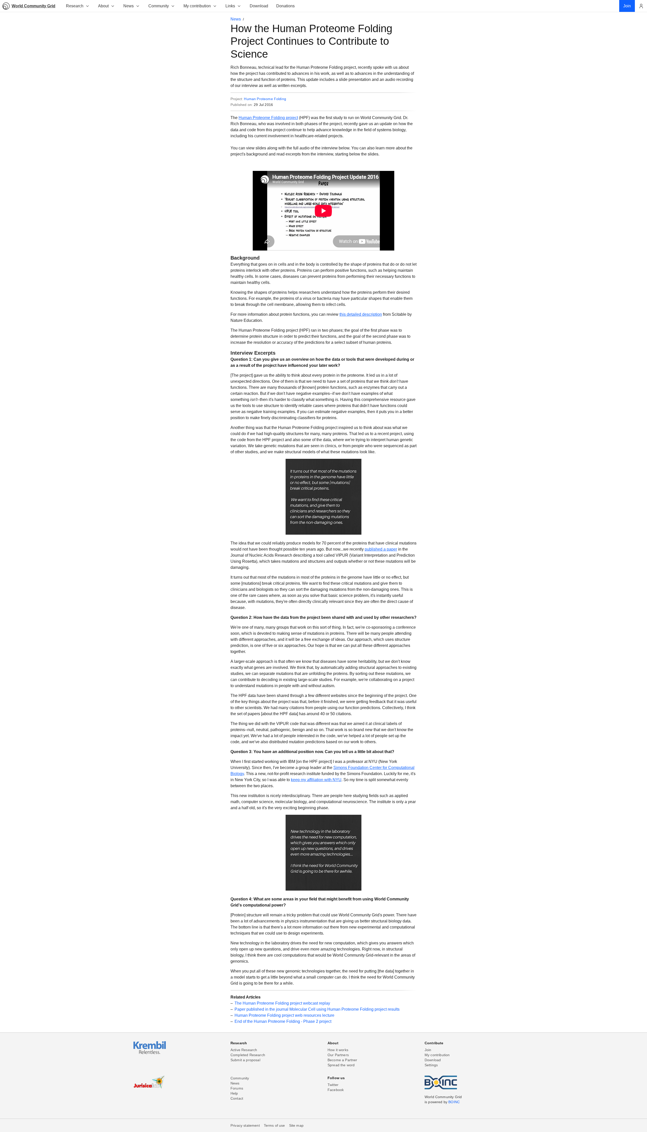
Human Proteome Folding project (268, 118)
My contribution (197, 6)
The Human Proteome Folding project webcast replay (282, 1003)
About (103, 6)
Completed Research (247, 1055)
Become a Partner (342, 1060)
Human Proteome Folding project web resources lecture (284, 1015)
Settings (431, 1065)
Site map (296, 1125)
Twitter (333, 1085)
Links (230, 6)
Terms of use (274, 1125)
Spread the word (341, 1065)
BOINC (454, 1102)
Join (428, 1050)
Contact (236, 1098)
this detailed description (360, 314)
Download (433, 1060)
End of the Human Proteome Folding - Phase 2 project (283, 1021)
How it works (338, 1050)
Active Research (243, 1050)
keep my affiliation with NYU (316, 780)
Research (74, 6)
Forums (236, 1088)
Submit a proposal (245, 1060)
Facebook (336, 1090)
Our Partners (338, 1055)
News (128, 6)
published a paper (381, 549)
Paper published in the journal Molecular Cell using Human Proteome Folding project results (317, 1009)
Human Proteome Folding (265, 99)
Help (234, 1093)
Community (158, 6)
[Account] (641, 6)
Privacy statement (245, 1125)
